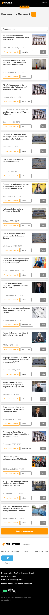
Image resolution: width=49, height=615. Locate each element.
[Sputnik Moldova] (7, 4)
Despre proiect (7, 573)
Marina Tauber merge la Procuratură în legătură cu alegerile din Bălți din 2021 (13, 384)
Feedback (28, 583)
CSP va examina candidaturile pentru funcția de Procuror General (15, 236)
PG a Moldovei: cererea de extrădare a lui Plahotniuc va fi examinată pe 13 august (15, 87)
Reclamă (12, 576)
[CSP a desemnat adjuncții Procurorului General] (39, 163)
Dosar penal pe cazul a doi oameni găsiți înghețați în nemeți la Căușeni (16, 310)
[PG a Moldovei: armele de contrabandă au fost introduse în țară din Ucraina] (39, 39)
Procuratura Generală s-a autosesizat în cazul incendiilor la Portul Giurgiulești (16, 434)
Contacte (4, 576)
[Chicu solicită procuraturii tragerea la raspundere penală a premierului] (39, 287)
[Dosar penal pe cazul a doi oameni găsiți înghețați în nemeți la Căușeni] (39, 312)
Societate (24, 52)
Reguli (31, 573)
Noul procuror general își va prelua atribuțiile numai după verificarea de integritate (14, 62)
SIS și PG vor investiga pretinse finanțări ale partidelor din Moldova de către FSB (15, 484)
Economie (27, 551)
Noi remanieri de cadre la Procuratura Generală (13, 210)
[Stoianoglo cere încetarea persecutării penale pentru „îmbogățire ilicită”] (39, 411)
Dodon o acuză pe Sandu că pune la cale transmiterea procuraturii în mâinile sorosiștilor (16, 260)
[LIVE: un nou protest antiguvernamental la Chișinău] (39, 461)
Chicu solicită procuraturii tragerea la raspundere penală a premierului (15, 285)
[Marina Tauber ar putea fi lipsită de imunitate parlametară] (39, 337)
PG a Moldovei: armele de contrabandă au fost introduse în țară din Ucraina (16, 37)
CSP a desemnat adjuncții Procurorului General (13, 160)
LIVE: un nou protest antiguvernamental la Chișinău (15, 458)
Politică (23, 77)
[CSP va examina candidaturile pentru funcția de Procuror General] (39, 238)
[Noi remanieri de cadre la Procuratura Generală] (39, 213)
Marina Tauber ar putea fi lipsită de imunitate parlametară (15, 334)
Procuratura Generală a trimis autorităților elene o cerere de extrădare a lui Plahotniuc (15, 137)
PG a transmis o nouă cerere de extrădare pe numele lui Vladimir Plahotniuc (16, 112)
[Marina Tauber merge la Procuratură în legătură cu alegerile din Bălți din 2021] (39, 386)
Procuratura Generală (15, 14)
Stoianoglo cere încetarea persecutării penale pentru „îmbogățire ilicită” (13, 409)
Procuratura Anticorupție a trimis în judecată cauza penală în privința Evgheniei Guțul (16, 186)
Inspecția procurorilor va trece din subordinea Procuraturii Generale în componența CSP (16, 360)
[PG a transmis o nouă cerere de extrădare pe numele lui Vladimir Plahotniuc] (39, 114)
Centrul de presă (21, 573)
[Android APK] (8, 590)
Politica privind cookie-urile (12, 583)
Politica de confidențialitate (12, 580)
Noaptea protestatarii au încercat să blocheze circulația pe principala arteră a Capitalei (16, 508)
